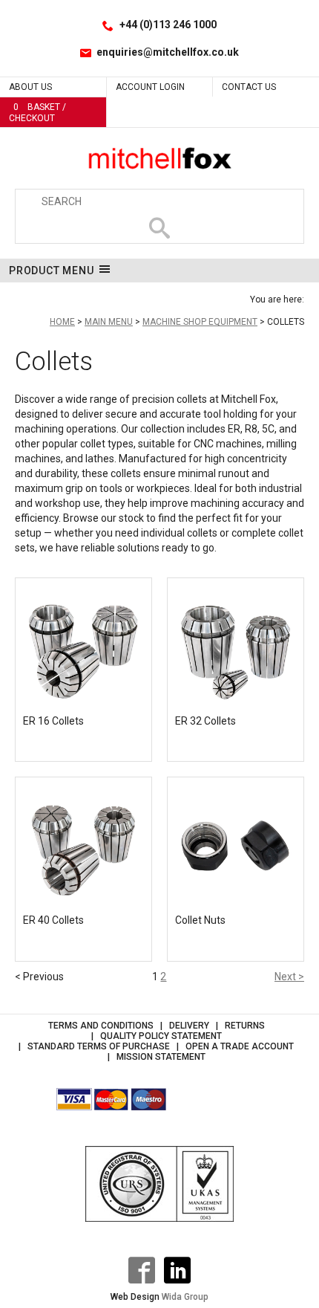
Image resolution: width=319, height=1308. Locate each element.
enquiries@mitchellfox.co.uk (167, 52)
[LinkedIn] (177, 1270)
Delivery (189, 1025)
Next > (289, 976)
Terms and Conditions (101, 1025)
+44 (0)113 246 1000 (168, 24)
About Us (30, 87)
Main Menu (109, 322)
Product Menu (51, 270)
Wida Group (185, 1297)
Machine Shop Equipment (199, 322)
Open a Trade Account (239, 1046)
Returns (245, 1025)
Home (62, 322)
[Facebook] (141, 1270)
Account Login (150, 87)
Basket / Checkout (37, 112)
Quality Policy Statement (161, 1036)
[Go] (159, 228)
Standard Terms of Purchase (98, 1046)
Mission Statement (160, 1057)
